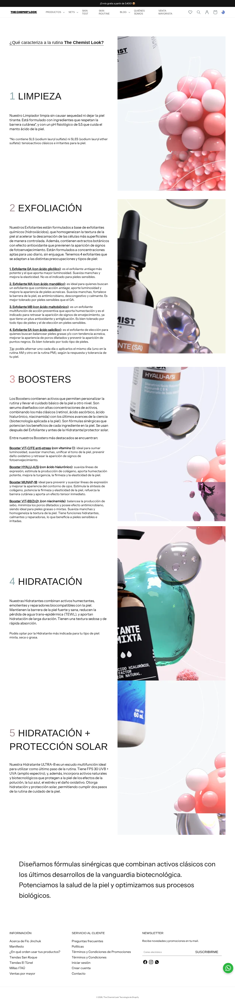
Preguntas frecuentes (87, 941)
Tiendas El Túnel (21, 963)
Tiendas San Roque (23, 957)
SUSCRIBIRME (206, 952)
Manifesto (16, 946)
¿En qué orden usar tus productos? (34, 952)
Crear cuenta (81, 968)
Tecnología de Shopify (129, 997)
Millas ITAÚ (17, 968)
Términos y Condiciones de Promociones (101, 952)
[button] (55, 12)
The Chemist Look (111, 997)
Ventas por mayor (22, 973)
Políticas (78, 946)
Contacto (79, 973)
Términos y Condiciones (89, 957)
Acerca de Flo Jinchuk (25, 941)
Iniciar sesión (81, 963)
